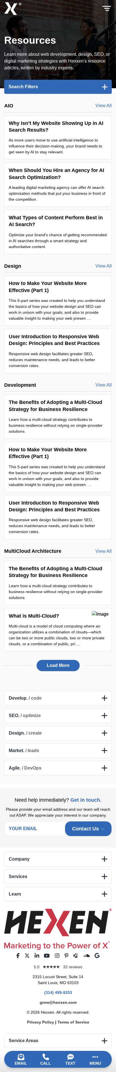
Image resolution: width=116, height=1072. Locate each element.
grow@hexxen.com (58, 1002)
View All (103, 105)
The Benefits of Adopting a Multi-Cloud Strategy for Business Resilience (58, 417)
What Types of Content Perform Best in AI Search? (58, 232)
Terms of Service (73, 1022)
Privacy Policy (40, 1022)
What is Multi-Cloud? (58, 629)
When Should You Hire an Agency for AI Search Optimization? (58, 185)
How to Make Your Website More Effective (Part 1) (58, 301)
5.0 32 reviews (58, 967)
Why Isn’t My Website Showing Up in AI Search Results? (58, 138)
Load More (58, 665)
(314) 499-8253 (58, 992)
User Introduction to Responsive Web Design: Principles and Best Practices (58, 351)
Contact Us (85, 829)
